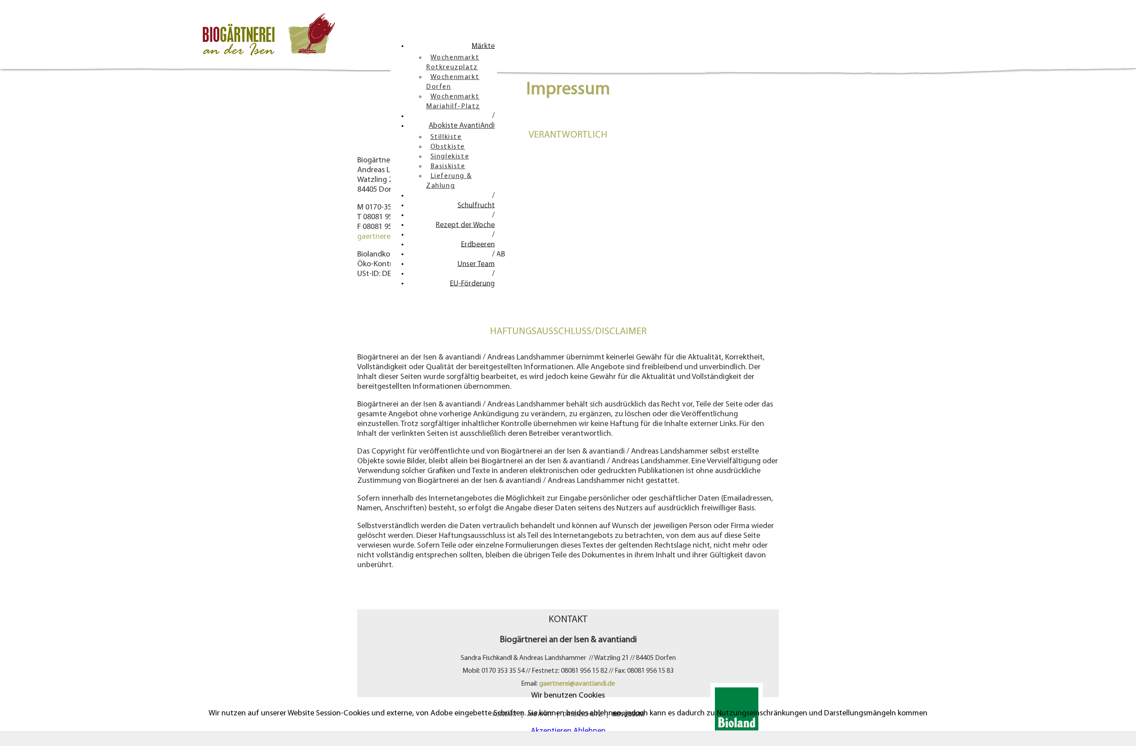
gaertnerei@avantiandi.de (577, 683)
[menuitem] (483, 46)
